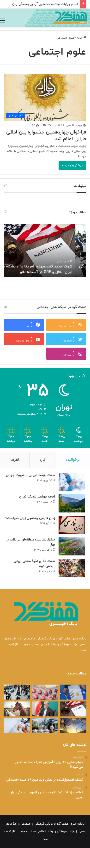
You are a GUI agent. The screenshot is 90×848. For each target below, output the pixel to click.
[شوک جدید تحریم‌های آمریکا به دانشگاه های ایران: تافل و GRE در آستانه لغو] (73, 708)
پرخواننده (73, 459)
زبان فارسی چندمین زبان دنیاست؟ (30, 518)
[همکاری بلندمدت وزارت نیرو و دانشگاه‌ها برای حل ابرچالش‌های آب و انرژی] (73, 725)
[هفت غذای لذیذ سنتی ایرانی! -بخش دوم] (72, 568)
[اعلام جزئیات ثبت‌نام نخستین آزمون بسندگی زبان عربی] (17, 692)
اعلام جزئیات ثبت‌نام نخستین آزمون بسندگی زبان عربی (41, 4)
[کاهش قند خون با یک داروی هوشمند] (17, 725)
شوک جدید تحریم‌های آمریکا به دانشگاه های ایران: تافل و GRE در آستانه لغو (47, 269)
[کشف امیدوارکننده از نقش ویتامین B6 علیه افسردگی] (45, 692)
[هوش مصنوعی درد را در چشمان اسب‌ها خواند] (17, 708)
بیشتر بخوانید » (72, 165)
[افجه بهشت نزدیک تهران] (72, 503)
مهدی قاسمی (74, 125)
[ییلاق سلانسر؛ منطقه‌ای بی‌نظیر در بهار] (72, 546)
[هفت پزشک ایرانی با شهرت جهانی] (72, 482)
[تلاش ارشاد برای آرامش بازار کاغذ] (45, 708)
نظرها (14, 459)
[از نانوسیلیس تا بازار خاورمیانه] (45, 725)
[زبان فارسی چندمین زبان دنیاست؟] (72, 525)
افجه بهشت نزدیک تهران (37, 496)
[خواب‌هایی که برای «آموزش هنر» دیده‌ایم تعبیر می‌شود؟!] (73, 692)
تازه (42, 459)
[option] (45, 250)
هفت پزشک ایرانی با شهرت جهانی (30, 475)
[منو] (2, 20)
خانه (80, 38)
